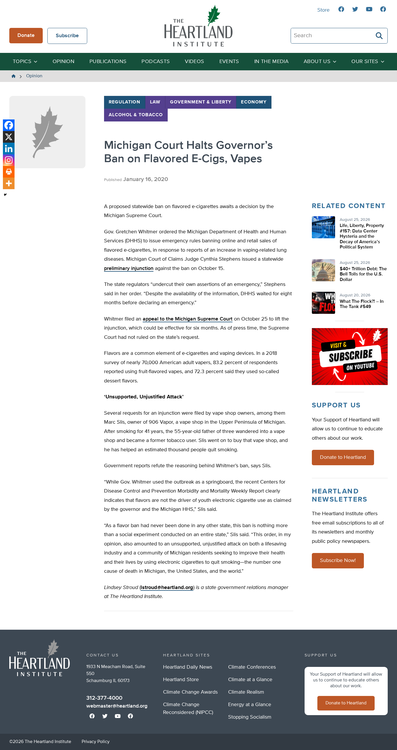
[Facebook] (9, 125)
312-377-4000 (104, 698)
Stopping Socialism (249, 717)
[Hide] (5, 194)
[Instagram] (9, 160)
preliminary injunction (128, 268)
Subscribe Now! (338, 560)
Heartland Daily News (187, 667)
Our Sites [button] (364, 61)
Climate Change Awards (190, 692)
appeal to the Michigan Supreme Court (188, 319)
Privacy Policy (96, 742)
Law (155, 102)
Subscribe (67, 35)
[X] (9, 137)
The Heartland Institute (198, 25)
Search (379, 35)
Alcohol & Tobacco (136, 115)
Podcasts (156, 61)
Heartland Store (181, 679)
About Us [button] (317, 61)
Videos (194, 61)
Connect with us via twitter (355, 9)
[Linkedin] (9, 148)
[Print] (9, 172)
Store (323, 10)
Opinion (64, 61)
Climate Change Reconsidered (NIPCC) (188, 708)
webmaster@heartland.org (116, 706)
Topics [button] (22, 61)
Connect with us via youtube (369, 9)
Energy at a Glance (249, 704)
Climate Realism (246, 692)
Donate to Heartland (343, 457)
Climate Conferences (252, 667)
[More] (9, 183)
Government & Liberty (200, 102)
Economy (254, 102)
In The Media (271, 61)
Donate (26, 35)
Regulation (124, 102)
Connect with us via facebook (341, 9)
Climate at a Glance (250, 679)
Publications (108, 61)
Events (229, 61)
